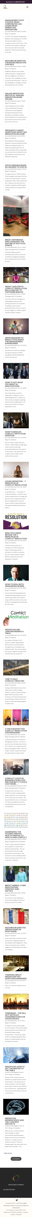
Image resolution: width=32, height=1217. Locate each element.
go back (16, 1159)
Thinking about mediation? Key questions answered (16, 977)
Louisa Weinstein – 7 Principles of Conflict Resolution (16, 483)
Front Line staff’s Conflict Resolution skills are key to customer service (16, 289)
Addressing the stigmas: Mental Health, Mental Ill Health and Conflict (16, 834)
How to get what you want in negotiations (14, 384)
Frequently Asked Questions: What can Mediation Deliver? (16, 132)
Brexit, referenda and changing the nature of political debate (15, 242)
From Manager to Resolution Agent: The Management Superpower (14, 340)
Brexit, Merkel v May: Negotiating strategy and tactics (15, 888)
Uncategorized (12, 249)
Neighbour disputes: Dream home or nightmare (15, 929)
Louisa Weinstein (12, 31)
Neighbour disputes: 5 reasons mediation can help (15, 62)
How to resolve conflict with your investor (15, 434)
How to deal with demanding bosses (14, 585)
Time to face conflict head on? (14, 680)
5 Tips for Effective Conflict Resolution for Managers (16, 731)
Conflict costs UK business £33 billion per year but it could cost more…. (16, 781)
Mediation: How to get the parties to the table (15, 1068)
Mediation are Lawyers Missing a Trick (14, 631)
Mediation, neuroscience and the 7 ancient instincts (14, 1121)
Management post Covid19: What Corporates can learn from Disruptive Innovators (14, 25)
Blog (6, 34)
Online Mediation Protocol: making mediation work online (14, 96)
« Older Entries (7, 1153)
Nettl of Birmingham (13, 1072)
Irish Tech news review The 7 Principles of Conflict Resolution (16, 536)
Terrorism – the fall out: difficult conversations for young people (15, 1016)
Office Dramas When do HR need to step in (16, 166)
